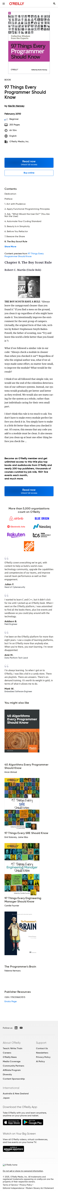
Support (41, 1042)
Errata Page (11, 1001)
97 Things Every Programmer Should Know (24, 255)
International (11, 1088)
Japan (6, 1097)
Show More (10, 246)
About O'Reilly (12, 1042)
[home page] (16, 3)
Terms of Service (10, 1185)
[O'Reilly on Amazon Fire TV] (13, 1151)
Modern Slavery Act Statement (40, 1188)
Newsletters (42, 1052)
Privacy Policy (43, 1057)
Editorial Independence (13, 1188)
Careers (7, 1052)
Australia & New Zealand (16, 1093)
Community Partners (13, 1065)
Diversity (7, 1074)
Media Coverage (11, 1061)
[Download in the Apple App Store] (12, 1124)
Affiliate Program (12, 1070)
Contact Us (42, 1048)
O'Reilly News (10, 1057)
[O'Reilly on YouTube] (21, 1027)
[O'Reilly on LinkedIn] (16, 1027)
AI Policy (40, 1061)
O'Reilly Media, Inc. (19, 141)
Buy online (29, 172)
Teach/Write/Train (12, 1048)
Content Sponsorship (14, 1078)
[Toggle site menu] (3, 3)
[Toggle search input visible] (54, 3)
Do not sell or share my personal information (23, 1171)
